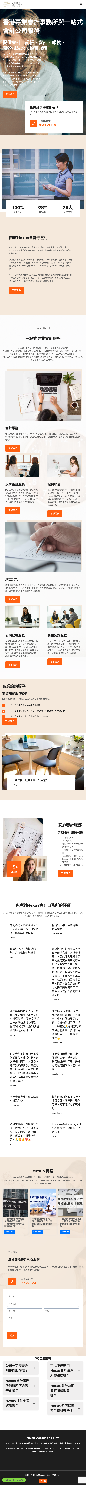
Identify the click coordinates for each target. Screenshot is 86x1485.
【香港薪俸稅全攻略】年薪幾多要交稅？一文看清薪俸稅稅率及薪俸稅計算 (15, 1223)
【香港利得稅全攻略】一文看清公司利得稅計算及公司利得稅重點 (70, 1223)
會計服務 (11, 428)
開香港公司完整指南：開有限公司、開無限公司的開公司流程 (42, 1223)
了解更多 (9, 721)
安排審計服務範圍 (70, 832)
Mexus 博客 (43, 1171)
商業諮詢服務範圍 (15, 694)
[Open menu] (80, 4)
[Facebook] (41, 1481)
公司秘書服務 (15, 635)
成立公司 (11, 579)
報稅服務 (53, 484)
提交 (12, 1335)
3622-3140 (47, 125)
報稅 (67, 1443)
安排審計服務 (15, 484)
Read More (10, 1232)
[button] (21, 1368)
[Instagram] (45, 1481)
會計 (33, 1443)
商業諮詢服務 (57, 635)
